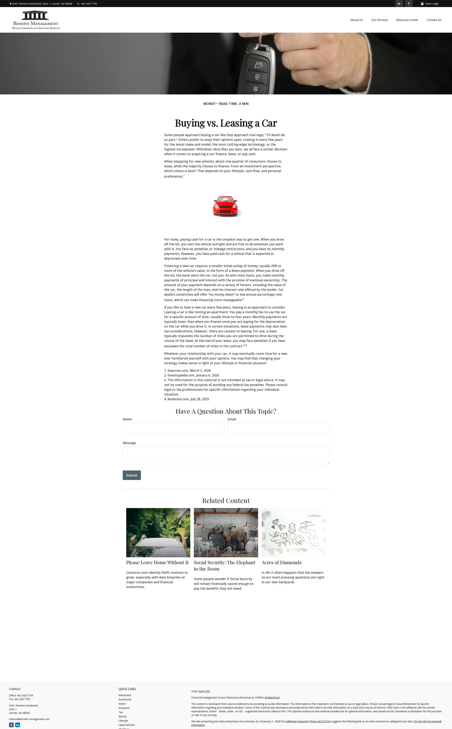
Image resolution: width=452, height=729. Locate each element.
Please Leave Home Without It (157, 562)
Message (129, 443)
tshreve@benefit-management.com (29, 719)
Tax (120, 712)
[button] (356, 20)
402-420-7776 (89, 3)
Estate (122, 703)
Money (122, 716)
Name (127, 419)
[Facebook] (409, 3)
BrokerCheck (272, 697)
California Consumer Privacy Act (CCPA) (308, 721)
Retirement (124, 695)
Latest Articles (126, 725)
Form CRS (204, 691)
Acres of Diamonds (282, 562)
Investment (124, 699)
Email (232, 419)
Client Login (432, 3)
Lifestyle (123, 720)
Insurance (124, 708)
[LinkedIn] (399, 3)
